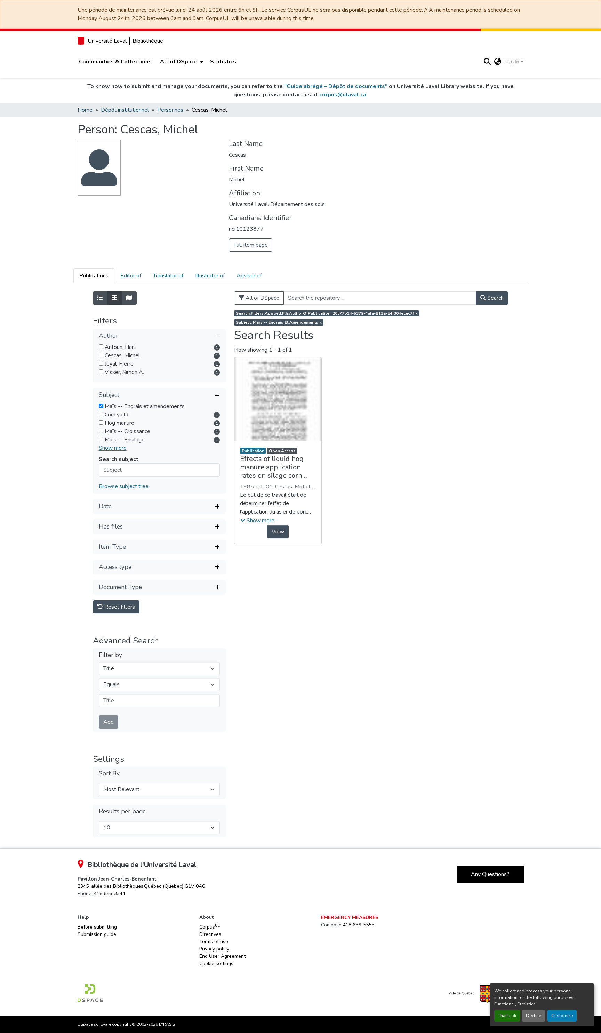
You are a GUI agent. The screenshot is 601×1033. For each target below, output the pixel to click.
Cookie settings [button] (216, 963)
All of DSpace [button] (179, 61)
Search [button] (495, 298)
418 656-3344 (109, 893)
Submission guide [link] (97, 934)
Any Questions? (490, 874)
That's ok (507, 1015)
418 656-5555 (358, 925)
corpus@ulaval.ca (342, 95)
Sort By (109, 773)
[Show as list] (100, 298)
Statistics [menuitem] (223, 61)
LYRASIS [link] (167, 1024)
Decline (533, 1015)
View (278, 531)
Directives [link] (210, 934)
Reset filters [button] (119, 607)
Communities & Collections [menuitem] (115, 61)
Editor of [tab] (130, 276)
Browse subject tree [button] (124, 486)
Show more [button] (113, 448)
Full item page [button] (250, 245)
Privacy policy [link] (214, 949)
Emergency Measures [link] (349, 917)
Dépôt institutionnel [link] (125, 110)
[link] (141, 886)
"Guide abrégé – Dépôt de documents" (335, 86)
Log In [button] (512, 61)
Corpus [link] (209, 926)
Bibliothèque (148, 41)
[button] (487, 61)
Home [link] (85, 110)
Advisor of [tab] (249, 276)
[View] (277, 399)
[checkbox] (101, 346)
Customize (562, 1015)
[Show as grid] (114, 298)
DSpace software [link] (94, 1024)
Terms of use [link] (213, 941)
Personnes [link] (170, 110)
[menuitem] (181, 61)
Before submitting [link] (97, 927)
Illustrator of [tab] (210, 276)
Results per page (122, 811)
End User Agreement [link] (222, 956)
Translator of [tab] (168, 276)
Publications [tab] (94, 276)
